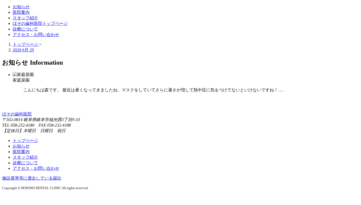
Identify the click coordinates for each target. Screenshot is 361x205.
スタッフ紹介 (25, 157)
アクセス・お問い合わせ (36, 168)
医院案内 (21, 151)
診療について (25, 163)
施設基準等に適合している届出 (31, 178)
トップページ (25, 140)
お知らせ (21, 146)
